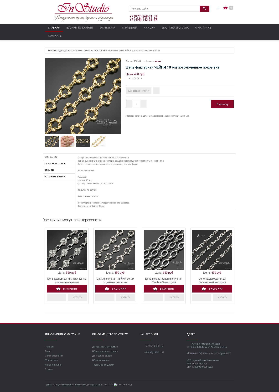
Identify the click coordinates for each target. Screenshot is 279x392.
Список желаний (54, 355)
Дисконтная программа (105, 346)
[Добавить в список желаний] (156, 90)
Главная (49, 346)
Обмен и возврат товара (105, 351)
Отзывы (49, 170)
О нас (48, 351)
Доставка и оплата (102, 355)
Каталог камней (53, 364)
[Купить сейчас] (138, 90)
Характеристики (54, 163)
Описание (51, 157)
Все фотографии (54, 177)
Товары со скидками (103, 364)
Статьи (49, 369)
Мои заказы (51, 360)
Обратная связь (100, 360)
